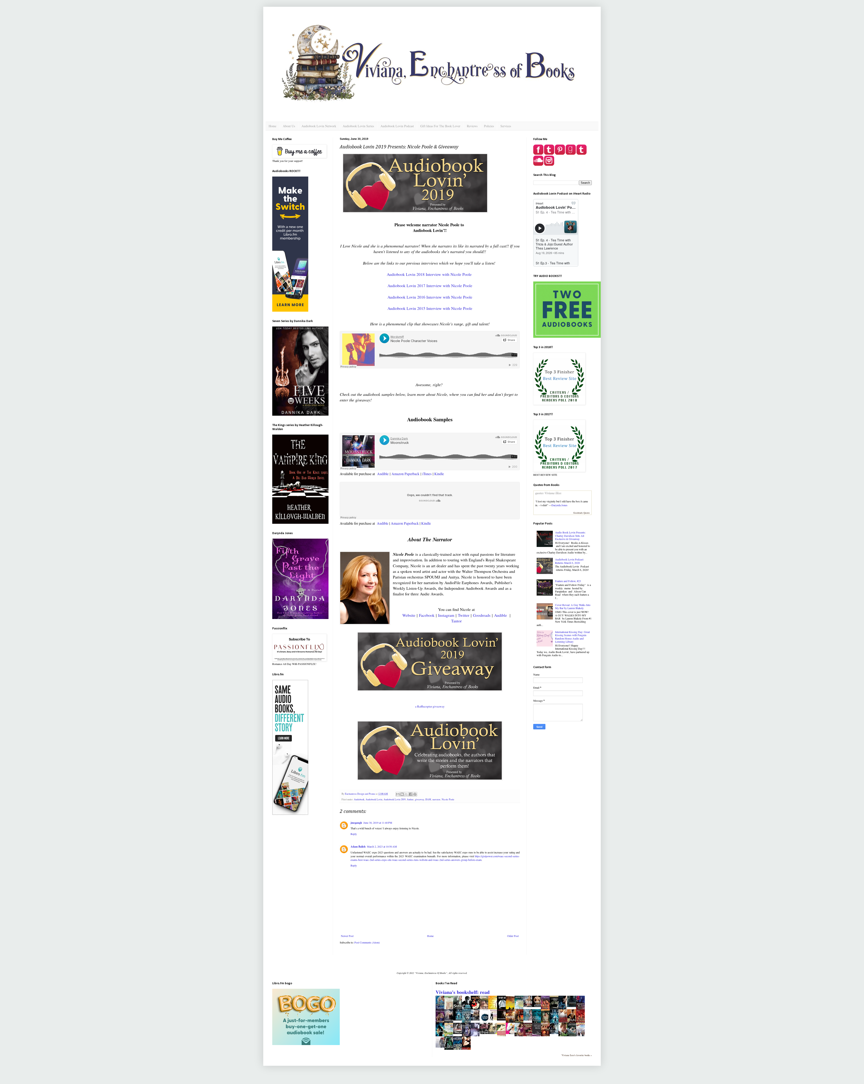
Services (505, 126)
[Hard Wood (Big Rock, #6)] (537, 1006)
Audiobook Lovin (374, 799)
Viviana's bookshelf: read (463, 992)
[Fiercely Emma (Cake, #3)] (494, 1033)
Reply (354, 834)
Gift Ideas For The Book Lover (440, 126)
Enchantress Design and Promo (360, 793)
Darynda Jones (559, 505)
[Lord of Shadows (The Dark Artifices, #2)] (572, 1006)
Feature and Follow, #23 (568, 581)
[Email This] (398, 794)
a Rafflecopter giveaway (430, 706)
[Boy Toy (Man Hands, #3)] (511, 1033)
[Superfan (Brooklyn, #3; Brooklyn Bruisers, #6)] (529, 1006)
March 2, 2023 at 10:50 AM (382, 846)
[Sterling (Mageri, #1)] (555, 1033)
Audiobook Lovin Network (319, 126)
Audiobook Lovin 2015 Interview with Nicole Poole (429, 308)
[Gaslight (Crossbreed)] (458, 1033)
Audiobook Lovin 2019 (394, 799)
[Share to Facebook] (410, 794)
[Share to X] (406, 794)
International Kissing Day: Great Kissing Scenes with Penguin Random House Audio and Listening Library (572, 636)
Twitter (463, 615)
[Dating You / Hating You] (494, 1019)
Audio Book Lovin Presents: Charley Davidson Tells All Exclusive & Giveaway (570, 536)
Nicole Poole (448, 799)
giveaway (419, 799)
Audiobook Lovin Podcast (397, 126)
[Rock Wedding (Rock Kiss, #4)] (485, 1033)
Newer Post (347, 936)
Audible (383, 473)
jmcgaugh (356, 823)
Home (272, 126)
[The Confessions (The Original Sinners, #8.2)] (502, 1019)
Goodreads (481, 615)
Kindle (439, 473)
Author (410, 799)
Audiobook (359, 799)
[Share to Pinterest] (415, 794)
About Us (289, 126)
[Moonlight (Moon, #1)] (476, 1019)
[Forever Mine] (529, 1019)
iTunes (427, 473)
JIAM (428, 799)
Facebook (426, 615)
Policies (489, 126)
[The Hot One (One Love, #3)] (441, 1046)
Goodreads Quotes (581, 512)
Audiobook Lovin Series (358, 126)
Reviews (472, 126)
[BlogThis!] (402, 794)
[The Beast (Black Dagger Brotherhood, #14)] (458, 1019)
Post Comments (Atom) (367, 942)
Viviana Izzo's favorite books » (577, 1055)
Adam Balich (358, 846)
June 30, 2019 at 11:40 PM (377, 822)
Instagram (446, 615)
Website (408, 615)
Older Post (513, 936)
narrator (436, 799)
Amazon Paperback (405, 473)
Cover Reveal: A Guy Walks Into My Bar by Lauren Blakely (572, 606)
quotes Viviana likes (548, 493)
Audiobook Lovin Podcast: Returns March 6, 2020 (569, 561)
